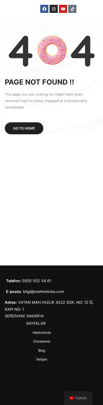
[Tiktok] (72, 9)
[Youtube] (63, 9)
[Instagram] (54, 9)
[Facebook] (44, 9)
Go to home (24, 128)
